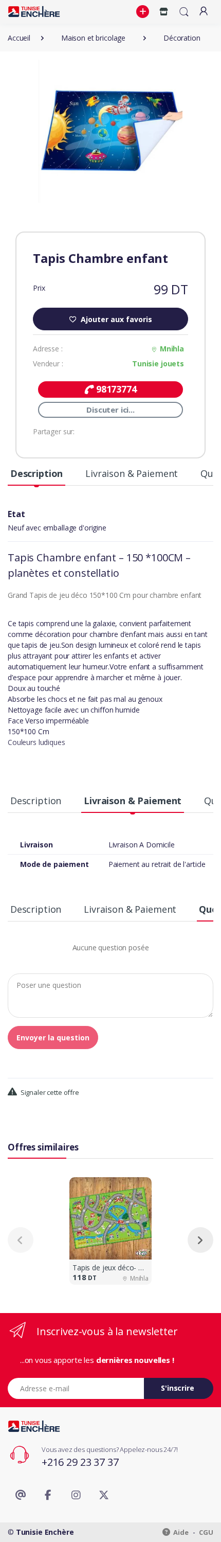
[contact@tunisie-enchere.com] (20, 1495)
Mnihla (172, 348)
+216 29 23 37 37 (80, 1462)
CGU (206, 1532)
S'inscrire (177, 1388)
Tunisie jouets (158, 363)
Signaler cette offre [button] (49, 1092)
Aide (180, 1532)
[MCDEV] (34, 11)
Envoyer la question (52, 1037)
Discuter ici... (110, 409)
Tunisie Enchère (45, 1532)
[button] (144, 11)
